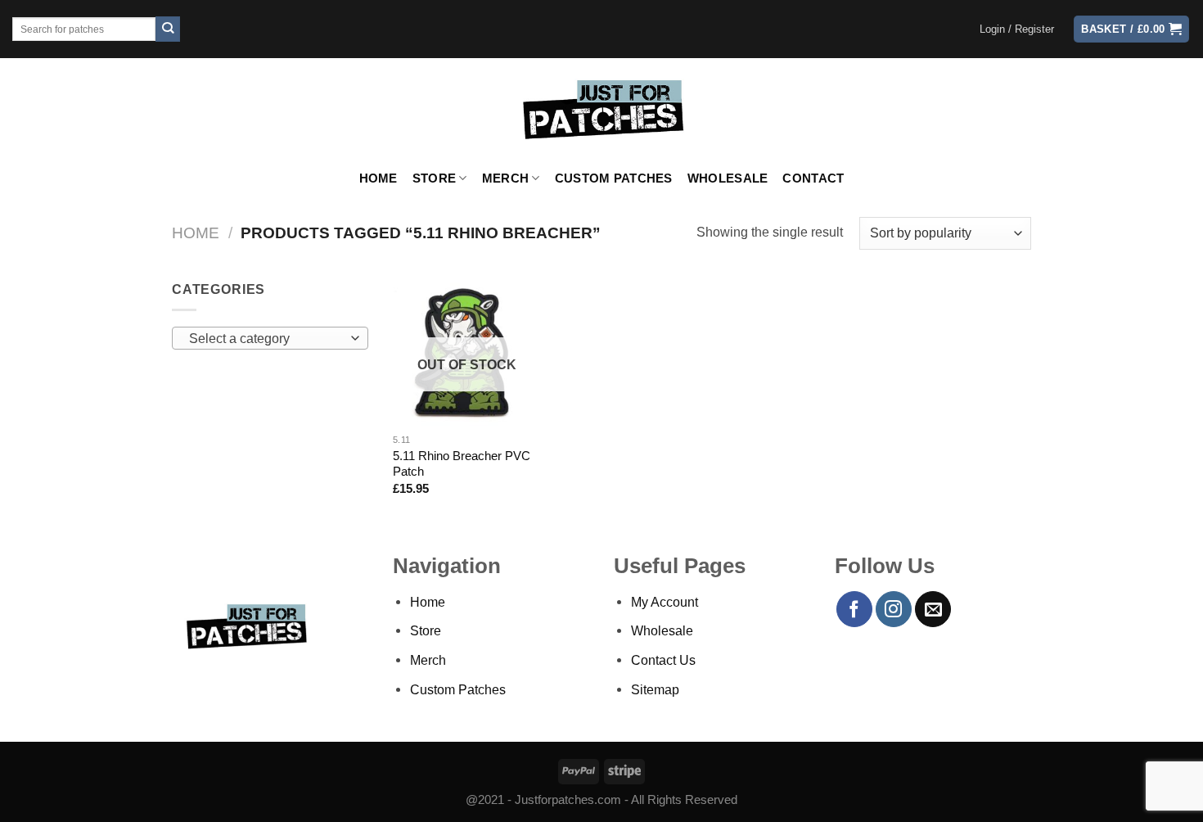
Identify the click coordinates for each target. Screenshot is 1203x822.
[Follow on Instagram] (894, 609)
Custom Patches (614, 178)
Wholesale (727, 178)
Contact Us (663, 660)
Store (434, 178)
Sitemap (655, 689)
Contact (813, 178)
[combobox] (270, 338)
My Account (664, 601)
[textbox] (265, 338)
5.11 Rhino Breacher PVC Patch (461, 463)
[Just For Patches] (602, 110)
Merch (505, 178)
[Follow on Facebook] (854, 609)
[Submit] (168, 29)
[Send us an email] (933, 609)
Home (378, 178)
